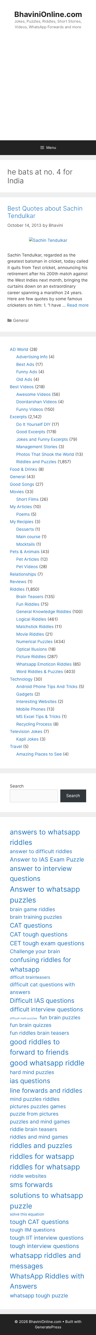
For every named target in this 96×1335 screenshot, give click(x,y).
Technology (21, 679)
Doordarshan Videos (36, 401)
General (21, 320)
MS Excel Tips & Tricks (38, 716)
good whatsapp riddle (47, 1063)
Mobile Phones (31, 709)
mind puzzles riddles (35, 1099)
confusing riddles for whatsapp (40, 964)
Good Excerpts (30, 431)
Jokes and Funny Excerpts (42, 439)
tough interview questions (44, 1246)
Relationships (23, 574)
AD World (19, 349)
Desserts (25, 529)
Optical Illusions (31, 649)
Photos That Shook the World (45, 454)
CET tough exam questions (47, 943)
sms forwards (31, 1184)
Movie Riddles (30, 634)
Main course (28, 536)
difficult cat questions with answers (42, 988)
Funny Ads (26, 371)
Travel (16, 746)
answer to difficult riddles (41, 851)
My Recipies (21, 521)
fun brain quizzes (30, 1025)
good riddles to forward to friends (39, 1047)
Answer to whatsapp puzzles (45, 894)
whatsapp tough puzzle (39, 1295)
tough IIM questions (32, 1230)
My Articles (21, 506)
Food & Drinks (23, 469)
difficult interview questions (46, 1009)
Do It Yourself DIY (33, 424)
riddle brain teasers (33, 1129)
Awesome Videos (33, 394)
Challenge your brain (35, 951)
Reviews (18, 581)
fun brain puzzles (60, 1017)
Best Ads (25, 364)
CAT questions (31, 925)
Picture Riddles (31, 656)
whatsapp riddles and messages (45, 1260)
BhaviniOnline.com (48, 14)
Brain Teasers (29, 596)
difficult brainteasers (30, 977)
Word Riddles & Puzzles (39, 671)
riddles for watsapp (42, 1156)
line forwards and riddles (46, 1090)
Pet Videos (27, 566)
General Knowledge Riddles (43, 611)
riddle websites (28, 1176)
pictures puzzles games (38, 1106)
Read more (78, 305)
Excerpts (18, 416)
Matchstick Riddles (35, 626)
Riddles (17, 589)
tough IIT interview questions (46, 1238)
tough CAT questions (39, 1221)
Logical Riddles (31, 619)
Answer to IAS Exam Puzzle (47, 859)
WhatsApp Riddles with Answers (47, 1281)
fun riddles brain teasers (39, 1033)
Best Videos (22, 386)
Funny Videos (29, 409)
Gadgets (24, 694)
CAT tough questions (38, 934)
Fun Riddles (27, 604)
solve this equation (27, 1214)
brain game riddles (32, 909)
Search (17, 786)
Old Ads (24, 379)
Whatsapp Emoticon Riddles (44, 664)
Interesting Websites (36, 701)
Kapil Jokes (27, 739)
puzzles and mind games (40, 1122)
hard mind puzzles (32, 1072)
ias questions (30, 1081)
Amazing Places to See (39, 754)
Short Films (27, 499)
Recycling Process (34, 724)
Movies (17, 491)
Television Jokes (26, 731)
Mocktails (25, 544)
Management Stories (36, 446)
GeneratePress (48, 1327)
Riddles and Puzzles (36, 461)
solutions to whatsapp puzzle (46, 1200)
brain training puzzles (36, 917)
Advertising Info (32, 356)
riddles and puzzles (41, 1145)
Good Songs (22, 484)
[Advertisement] (48, 90)
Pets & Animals (25, 551)
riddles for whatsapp (45, 1167)
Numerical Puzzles (34, 641)
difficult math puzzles (23, 1018)
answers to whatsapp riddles (45, 837)
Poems (23, 514)
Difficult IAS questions (42, 1000)
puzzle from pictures (34, 1114)
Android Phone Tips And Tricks (47, 686)
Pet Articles (27, 559)
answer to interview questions (41, 873)
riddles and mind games (39, 1137)
